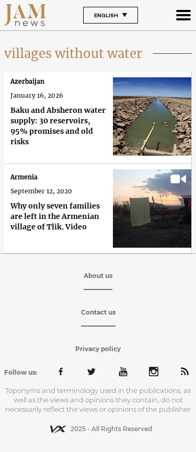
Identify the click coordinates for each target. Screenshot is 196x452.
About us (98, 276)
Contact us (98, 312)
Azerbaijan (27, 81)
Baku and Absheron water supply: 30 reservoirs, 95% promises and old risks (58, 126)
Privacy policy (98, 349)
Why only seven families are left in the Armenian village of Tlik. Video (55, 216)
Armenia (24, 177)
